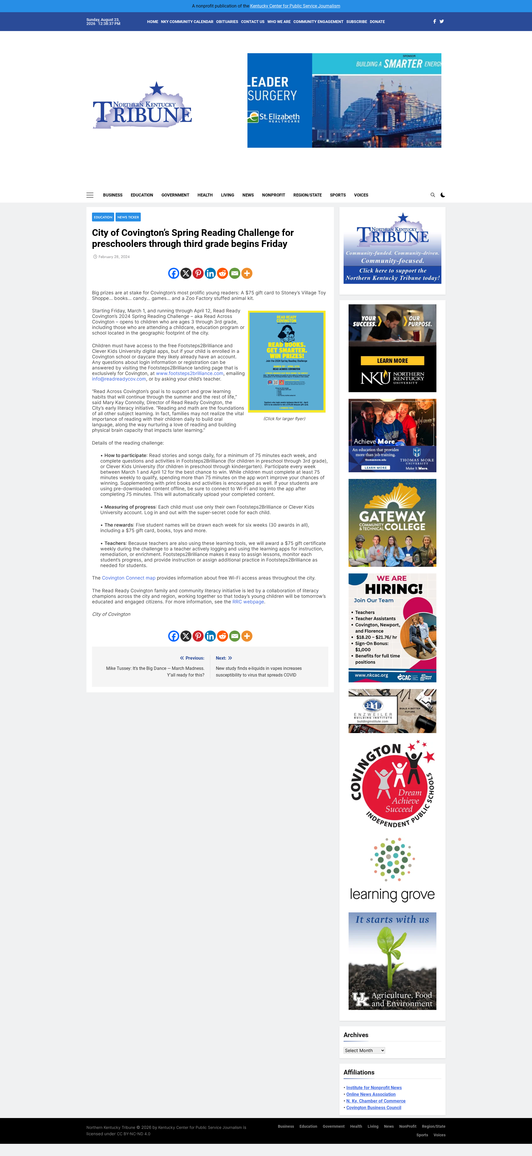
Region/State (307, 195)
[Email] (234, 273)
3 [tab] (346, 150)
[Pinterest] (198, 273)
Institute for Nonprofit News (374, 1087)
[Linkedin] (210, 273)
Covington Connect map (128, 578)
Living (227, 195)
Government (175, 195)
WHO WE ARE (279, 21)
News (248, 195)
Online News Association (371, 1094)
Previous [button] (253, 147)
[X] (185, 273)
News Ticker (128, 217)
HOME (152, 21)
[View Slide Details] (344, 100)
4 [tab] (356, 150)
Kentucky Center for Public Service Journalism (295, 6)
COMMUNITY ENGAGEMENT (318, 21)
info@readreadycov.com (119, 379)
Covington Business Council (373, 1107)
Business (112, 195)
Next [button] (435, 147)
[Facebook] (173, 273)
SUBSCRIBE (356, 21)
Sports (338, 195)
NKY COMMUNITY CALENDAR (187, 21)
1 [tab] (326, 150)
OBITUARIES (227, 21)
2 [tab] (336, 150)
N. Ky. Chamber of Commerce (376, 1101)
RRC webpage (248, 601)
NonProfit (273, 195)
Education (142, 195)
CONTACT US (253, 21)
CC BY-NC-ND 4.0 (133, 1133)
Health (205, 195)
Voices (361, 195)
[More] (246, 273)
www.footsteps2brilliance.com (189, 373)
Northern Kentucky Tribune (110, 1127)
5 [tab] (367, 150)
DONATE (377, 21)
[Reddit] (222, 273)
